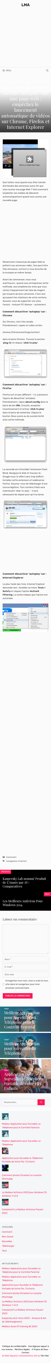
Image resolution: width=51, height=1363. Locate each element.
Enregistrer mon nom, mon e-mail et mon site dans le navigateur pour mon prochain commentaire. (26, 984)
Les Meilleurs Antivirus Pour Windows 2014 (23, 903)
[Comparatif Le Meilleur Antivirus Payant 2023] (5, 1203)
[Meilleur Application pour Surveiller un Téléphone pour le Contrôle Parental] (25, 1030)
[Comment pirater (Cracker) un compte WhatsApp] (5, 1169)
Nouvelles (7, 1241)
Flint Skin (45, 1356)
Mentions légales (22, 1349)
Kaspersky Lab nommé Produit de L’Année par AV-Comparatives (24, 882)
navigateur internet (16, 861)
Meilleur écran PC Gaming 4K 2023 (19, 1326)
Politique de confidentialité (14, 1346)
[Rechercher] (41, 1102)
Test (4, 1250)
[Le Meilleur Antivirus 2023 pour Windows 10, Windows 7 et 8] (5, 1186)
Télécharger (8, 1246)
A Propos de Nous (40, 1349)
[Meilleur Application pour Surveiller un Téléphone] (25, 1056)
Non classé (7, 1236)
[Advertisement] (25, 40)
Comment (11, 857)
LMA (25, 5)
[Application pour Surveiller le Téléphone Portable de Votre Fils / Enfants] (25, 1091)
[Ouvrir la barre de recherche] (47, 70)
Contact (25, 1352)
